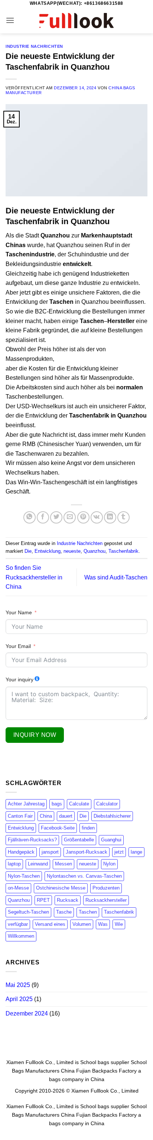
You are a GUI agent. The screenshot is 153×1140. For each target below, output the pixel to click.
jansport (50, 852)
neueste (72, 551)
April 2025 (19, 999)
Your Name (19, 612)
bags (57, 804)
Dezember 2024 (27, 1013)
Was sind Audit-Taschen (115, 577)
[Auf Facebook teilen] (43, 517)
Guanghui (111, 839)
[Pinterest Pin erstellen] (83, 517)
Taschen (88, 912)
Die (28, 551)
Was (103, 924)
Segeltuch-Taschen (28, 912)
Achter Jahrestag (26, 804)
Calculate (79, 804)
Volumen (81, 924)
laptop (14, 864)
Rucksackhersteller (106, 900)
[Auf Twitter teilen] (56, 517)
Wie (119, 924)
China (46, 816)
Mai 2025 (18, 985)
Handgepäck (21, 852)
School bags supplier (104, 1062)
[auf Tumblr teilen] (123, 517)
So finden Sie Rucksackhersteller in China (34, 577)
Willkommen (21, 936)
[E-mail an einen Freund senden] (70, 517)
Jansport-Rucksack (86, 852)
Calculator (107, 804)
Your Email (18, 646)
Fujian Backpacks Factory (106, 1071)
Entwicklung (48, 551)
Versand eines (50, 924)
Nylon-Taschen (24, 876)
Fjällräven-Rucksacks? (32, 839)
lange (136, 852)
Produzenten (106, 888)
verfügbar (18, 924)
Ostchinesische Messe (60, 888)
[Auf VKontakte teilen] (97, 517)
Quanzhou (94, 551)
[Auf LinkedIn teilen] (110, 517)
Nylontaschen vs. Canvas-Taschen (84, 876)
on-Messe (18, 888)
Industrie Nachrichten (34, 46)
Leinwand (38, 864)
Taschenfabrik (123, 551)
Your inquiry (19, 679)
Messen (63, 864)
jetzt (119, 852)
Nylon (109, 864)
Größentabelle (79, 839)
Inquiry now (34, 735)
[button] (10, 20)
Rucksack (67, 900)
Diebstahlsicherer (112, 816)
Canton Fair (20, 816)
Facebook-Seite (58, 828)
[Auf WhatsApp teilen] (29, 517)
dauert (65, 816)
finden (88, 828)
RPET (43, 900)
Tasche (64, 912)
